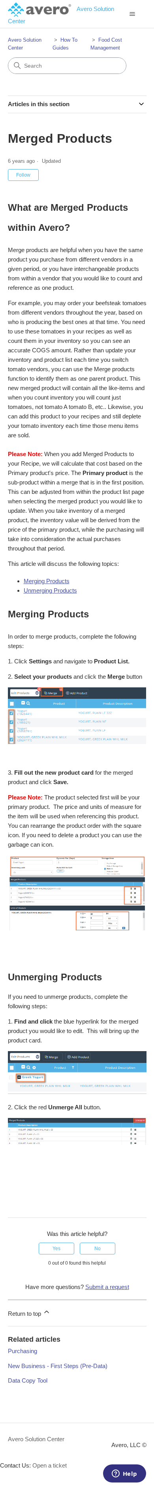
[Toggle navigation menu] (132, 14)
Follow (23, 175)
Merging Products (46, 581)
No (97, 1248)
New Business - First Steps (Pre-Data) (57, 1366)
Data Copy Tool (27, 1380)
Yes (56, 1248)
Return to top (25, 1313)
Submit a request (107, 1287)
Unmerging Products (50, 590)
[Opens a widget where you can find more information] (124, 1474)
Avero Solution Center (36, 1439)
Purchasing (22, 1351)
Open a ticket (49, 1465)
